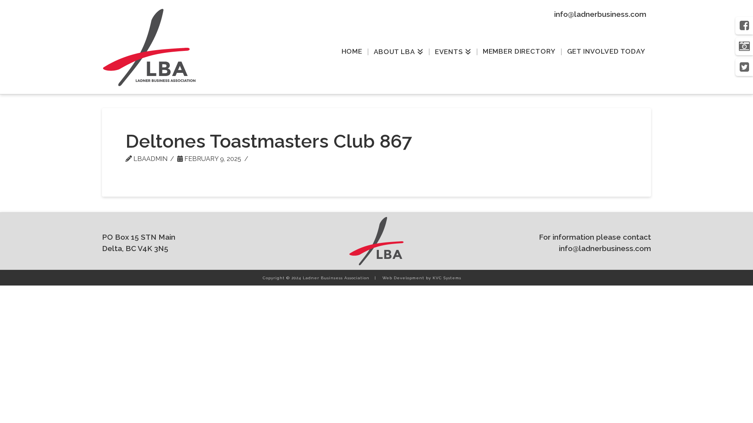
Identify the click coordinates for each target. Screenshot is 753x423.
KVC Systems (447, 278)
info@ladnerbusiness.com (600, 14)
